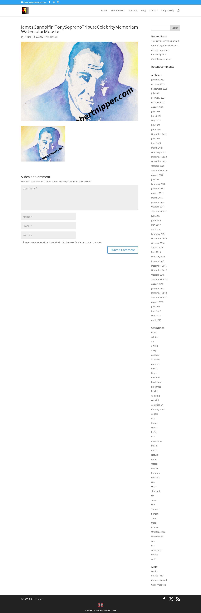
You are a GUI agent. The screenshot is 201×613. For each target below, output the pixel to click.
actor (153, 332)
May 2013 (156, 315)
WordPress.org (158, 584)
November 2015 (159, 270)
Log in (154, 571)
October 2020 (158, 165)
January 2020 (157, 188)
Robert (27, 36)
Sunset (154, 513)
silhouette (156, 491)
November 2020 (159, 161)
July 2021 (155, 138)
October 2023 (158, 102)
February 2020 (158, 184)
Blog (143, 10)
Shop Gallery (167, 10)
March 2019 (157, 197)
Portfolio (132, 10)
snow (153, 500)
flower (154, 423)
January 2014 (157, 288)
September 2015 (159, 279)
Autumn (155, 364)
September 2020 (159, 170)
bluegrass (156, 386)
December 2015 (159, 265)
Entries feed (157, 575)
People (154, 468)
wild (153, 541)
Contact (153, 10)
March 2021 (157, 147)
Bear (153, 373)
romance (155, 477)
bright (154, 391)
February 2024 (158, 97)
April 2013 (156, 320)
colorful (155, 400)
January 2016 (157, 261)
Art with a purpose (160, 50)
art (152, 341)
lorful (154, 432)
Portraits (155, 473)
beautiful (155, 377)
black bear (156, 382)
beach (154, 368)
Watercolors (157, 536)
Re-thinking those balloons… (165, 45)
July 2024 (155, 93)
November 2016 (159, 238)
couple (154, 413)
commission (157, 404)
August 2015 (157, 283)
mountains (156, 441)
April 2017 (156, 229)
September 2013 (159, 297)
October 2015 (158, 274)
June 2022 (156, 129)
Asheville (155, 359)
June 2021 (156, 143)
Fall (153, 418)
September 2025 (159, 88)
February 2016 (158, 256)
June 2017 (156, 220)
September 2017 (159, 211)
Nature (154, 454)
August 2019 (157, 193)
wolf (153, 559)
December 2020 (159, 156)
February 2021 (158, 152)
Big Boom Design (103, 610)
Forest (154, 427)
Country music (158, 409)
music (154, 445)
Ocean (154, 463)
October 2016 (158, 243)
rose (153, 482)
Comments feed (159, 580)
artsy (153, 350)
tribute (154, 527)
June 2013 (156, 311)
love (153, 436)
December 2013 (159, 292)
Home (104, 10)
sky (152, 495)
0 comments (51, 36)
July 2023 (155, 111)
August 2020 (157, 175)
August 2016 (157, 247)
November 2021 (159, 134)
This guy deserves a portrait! (165, 40)
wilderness (156, 550)
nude (153, 459)
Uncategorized (158, 531)
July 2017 (155, 215)
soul (153, 504)
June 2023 (156, 115)
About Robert (118, 10)
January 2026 (157, 79)
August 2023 (157, 107)
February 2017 (158, 234)
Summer (155, 509)
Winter (154, 554)
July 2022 (155, 125)
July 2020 (155, 179)
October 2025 (158, 84)
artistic (154, 345)
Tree (153, 518)
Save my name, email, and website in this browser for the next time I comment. (64, 242)
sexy (153, 486)
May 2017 (156, 224)
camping (155, 395)
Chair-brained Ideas (161, 59)
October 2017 (158, 206)
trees (153, 522)
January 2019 (157, 202)
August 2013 (157, 302)
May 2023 (156, 120)
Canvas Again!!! (158, 54)
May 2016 (156, 252)
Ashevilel (155, 355)
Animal (154, 336)
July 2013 (155, 306)
